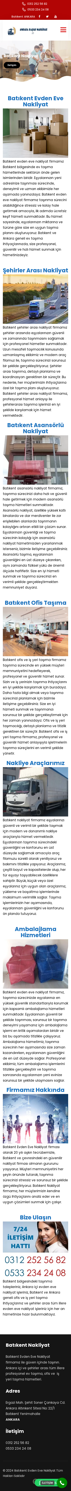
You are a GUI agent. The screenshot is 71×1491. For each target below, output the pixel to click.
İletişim (12, 65)
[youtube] (55, 16)
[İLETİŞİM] (62, 1483)
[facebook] (39, 16)
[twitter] (47, 16)
